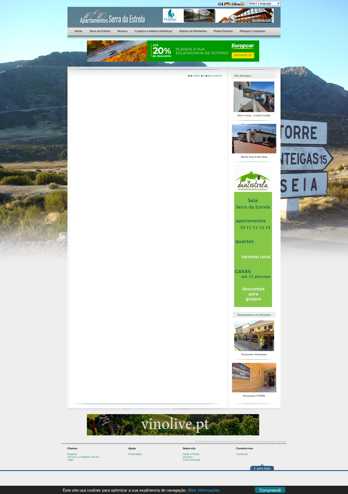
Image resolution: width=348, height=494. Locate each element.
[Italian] (231, 4)
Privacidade (135, 454)
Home (78, 31)
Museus (122, 31)
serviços (188, 456)
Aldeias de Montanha (193, 31)
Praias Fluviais (223, 31)
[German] (227, 4)
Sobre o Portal (191, 454)
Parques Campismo (252, 31)
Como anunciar (191, 459)
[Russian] (239, 4)
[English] (220, 4)
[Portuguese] (235, 4)
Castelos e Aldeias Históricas (153, 31)
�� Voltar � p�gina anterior (204, 75)
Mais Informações (204, 490)
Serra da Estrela (99, 31)
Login (70, 459)
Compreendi (270, 490)
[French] (223, 4)
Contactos (242, 454)
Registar (72, 454)
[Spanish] (242, 4)
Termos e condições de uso (83, 456)
